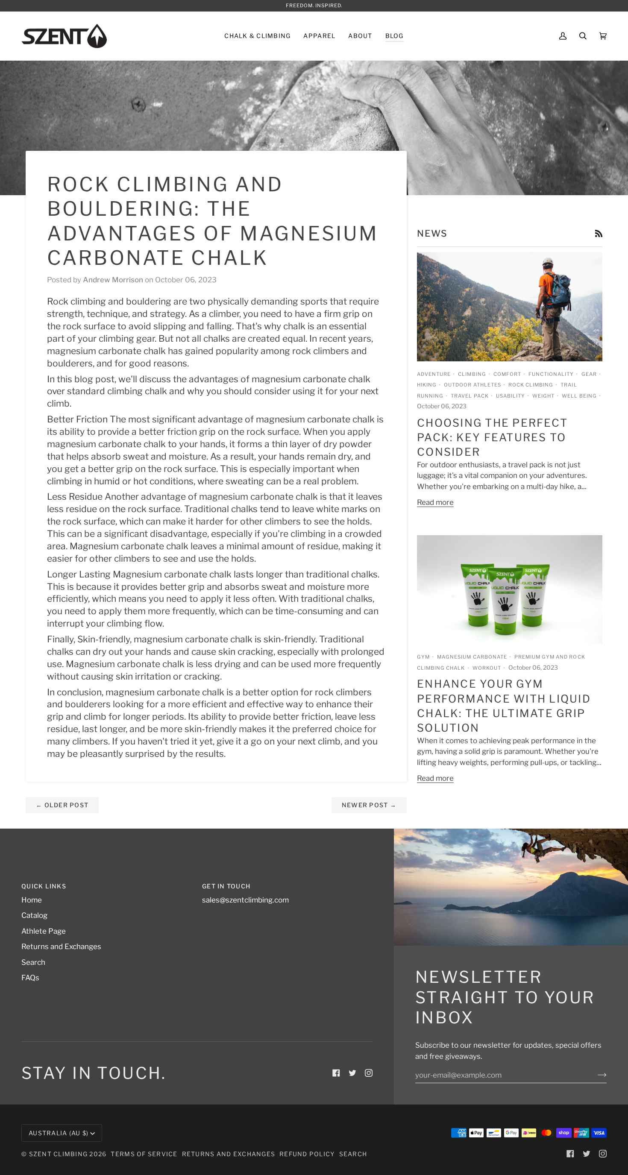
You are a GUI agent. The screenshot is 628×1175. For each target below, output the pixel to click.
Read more (435, 502)
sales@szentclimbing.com (245, 900)
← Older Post (62, 805)
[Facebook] (336, 1073)
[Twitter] (352, 1073)
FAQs (30, 977)
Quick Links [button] (43, 886)
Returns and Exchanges (61, 946)
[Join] (595, 1075)
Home (31, 900)
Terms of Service (144, 1153)
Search (33, 962)
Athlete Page (43, 931)
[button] (257, 36)
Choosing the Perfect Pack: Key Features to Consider (492, 437)
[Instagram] (369, 1073)
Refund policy (307, 1153)
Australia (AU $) (58, 1133)
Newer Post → (369, 805)
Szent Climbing (59, 1153)
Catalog (34, 915)
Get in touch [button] (226, 886)
